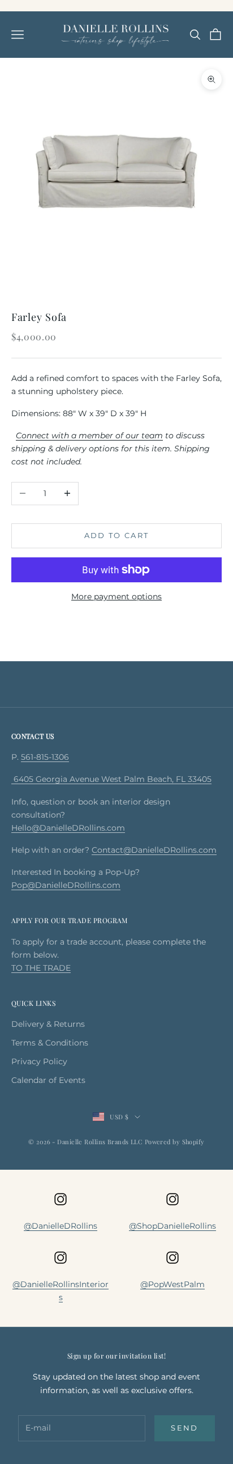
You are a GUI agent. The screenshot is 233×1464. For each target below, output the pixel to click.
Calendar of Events (48, 1080)
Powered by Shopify (175, 1141)
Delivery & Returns (48, 1024)
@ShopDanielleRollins (172, 1226)
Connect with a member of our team (89, 435)
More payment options (116, 596)
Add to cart (116, 535)
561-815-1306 (45, 757)
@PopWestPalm (172, 1284)
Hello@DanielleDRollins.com (68, 828)
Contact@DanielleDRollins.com (154, 850)
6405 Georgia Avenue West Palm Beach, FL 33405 (111, 779)
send (184, 1427)
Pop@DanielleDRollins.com (65, 885)
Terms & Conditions (49, 1043)
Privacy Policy (39, 1061)
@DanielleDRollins (60, 1226)
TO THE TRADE (41, 968)
